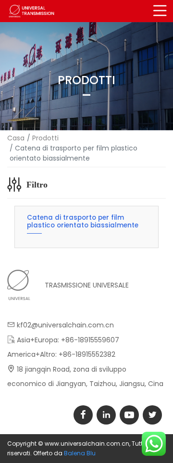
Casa (16, 138)
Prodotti (45, 138)
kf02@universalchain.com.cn (65, 325)
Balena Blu (80, 453)
